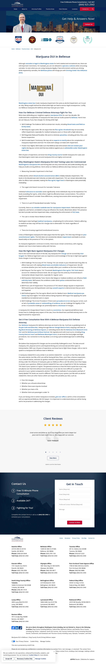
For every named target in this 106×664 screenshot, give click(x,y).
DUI (32, 49)
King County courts (55, 155)
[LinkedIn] (16, 627)
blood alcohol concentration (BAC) (46, 176)
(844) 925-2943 (86, 4)
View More (53, 458)
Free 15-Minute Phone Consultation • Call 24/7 (77, 2)
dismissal (62, 306)
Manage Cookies (45, 641)
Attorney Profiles (36, 9)
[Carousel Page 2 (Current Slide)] (49, 452)
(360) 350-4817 (51, 570)
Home (15, 9)
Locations (74, 9)
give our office (60, 397)
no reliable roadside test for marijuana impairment (51, 208)
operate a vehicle (68, 66)
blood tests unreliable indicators (54, 265)
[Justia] (20, 627)
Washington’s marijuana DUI (29, 164)
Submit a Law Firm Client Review (53, 464)
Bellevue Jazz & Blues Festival (38, 332)
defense (74, 117)
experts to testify (60, 140)
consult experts (58, 288)
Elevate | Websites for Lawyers (82, 659)
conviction (57, 310)
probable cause (34, 303)
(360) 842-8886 (79, 570)
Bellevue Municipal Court (47, 334)
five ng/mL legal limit (56, 180)
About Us (24, 9)
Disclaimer (67, 538)
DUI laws (76, 212)
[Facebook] (13, 627)
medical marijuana (45, 221)
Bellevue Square (40, 330)
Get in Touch (74, 484)
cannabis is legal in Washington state (40, 63)
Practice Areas (50, 9)
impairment (66, 237)
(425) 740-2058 (22, 570)
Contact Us (85, 9)
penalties (63, 135)
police (62, 280)
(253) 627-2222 (79, 553)
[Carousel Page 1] (46, 452)
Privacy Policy (76, 538)
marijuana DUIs (56, 115)
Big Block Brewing (25, 330)
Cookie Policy (34, 641)
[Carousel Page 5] (60, 452)
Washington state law (27, 103)
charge (63, 254)
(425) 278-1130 (51, 553)
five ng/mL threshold (63, 130)
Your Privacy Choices (22, 641)
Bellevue (18, 49)
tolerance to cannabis (34, 192)
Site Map (84, 538)
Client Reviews (63, 9)
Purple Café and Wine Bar (28, 327)
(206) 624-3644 (22, 553)
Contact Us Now (74, 522)
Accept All (8, 659)
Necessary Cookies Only (24, 659)
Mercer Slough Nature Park (59, 327)
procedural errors (63, 301)
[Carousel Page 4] (56, 452)
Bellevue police (46, 70)
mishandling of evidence (51, 303)
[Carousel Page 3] (53, 452)
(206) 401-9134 (22, 590)
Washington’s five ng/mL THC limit (65, 270)
